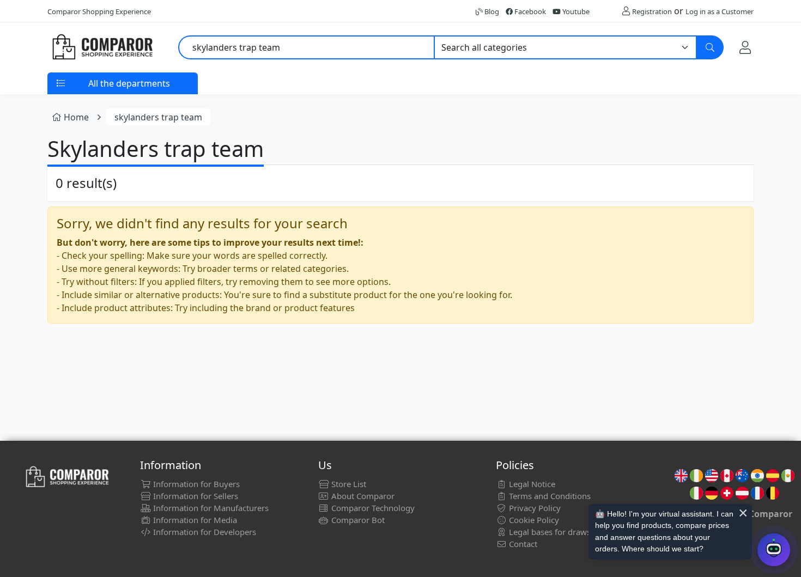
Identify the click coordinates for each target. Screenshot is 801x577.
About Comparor (362, 495)
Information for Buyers (195, 483)
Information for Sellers (194, 495)
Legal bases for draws (549, 531)
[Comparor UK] (101, 47)
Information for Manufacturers (210, 507)
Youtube (575, 11)
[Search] (710, 47)
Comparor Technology (372, 507)
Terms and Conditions (549, 495)
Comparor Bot (357, 519)
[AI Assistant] (773, 549)
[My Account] (745, 47)
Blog (491, 11)
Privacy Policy (534, 507)
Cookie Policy (533, 519)
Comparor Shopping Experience (99, 11)
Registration (652, 11)
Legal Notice (531, 483)
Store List (347, 483)
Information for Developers (203, 531)
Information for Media (194, 519)
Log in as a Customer (719, 11)
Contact (522, 543)
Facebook (529, 11)
